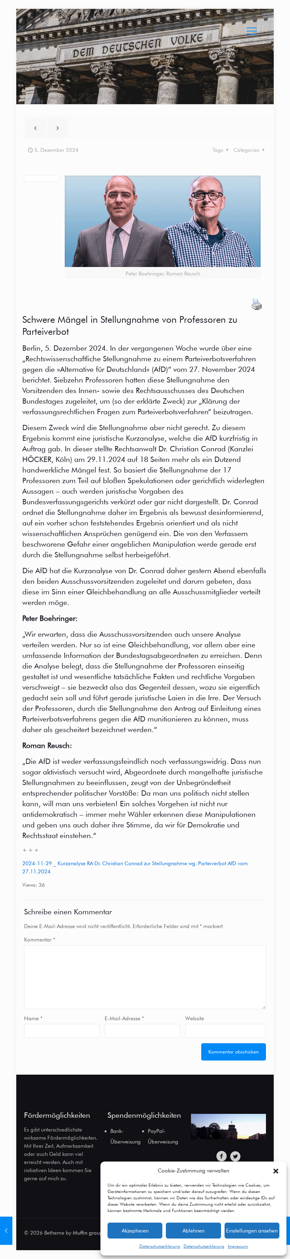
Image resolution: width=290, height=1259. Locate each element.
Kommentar (39, 940)
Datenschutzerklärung (159, 1246)
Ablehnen (193, 1231)
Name (33, 1018)
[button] (275, 1171)
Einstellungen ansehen (252, 1231)
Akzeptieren (135, 1231)
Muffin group (88, 1233)
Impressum (238, 1246)
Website (194, 1018)
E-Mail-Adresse (124, 1018)
